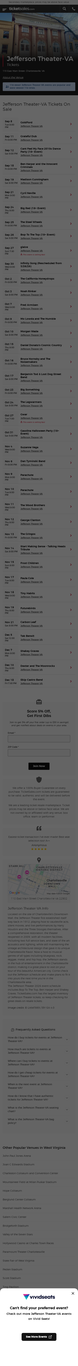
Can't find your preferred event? (39, 1308)
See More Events (36, 1337)
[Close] (73, 1293)
